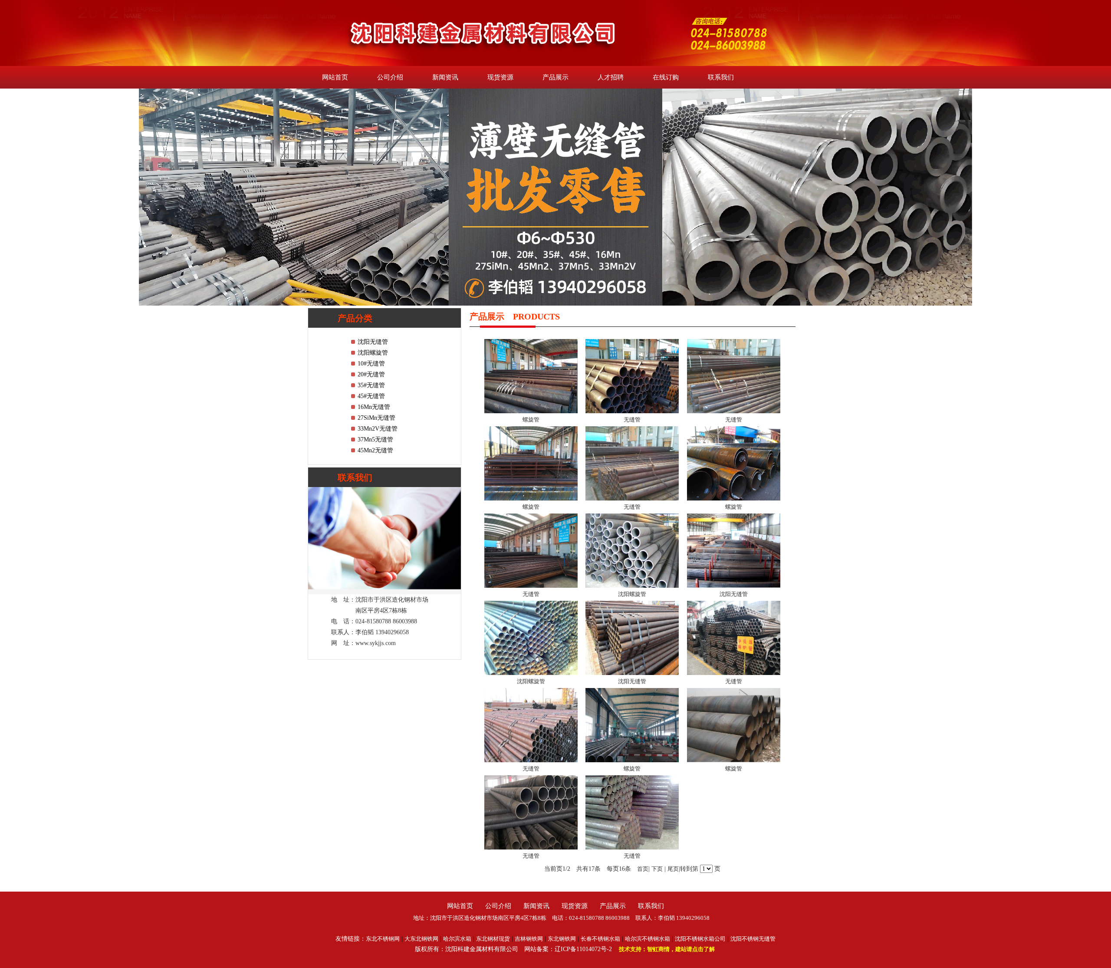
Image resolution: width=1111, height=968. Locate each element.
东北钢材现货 (493, 938)
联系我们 (721, 77)
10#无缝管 (371, 363)
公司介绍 (390, 77)
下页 (657, 869)
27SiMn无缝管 (376, 418)
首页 (642, 869)
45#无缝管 (371, 396)
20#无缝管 (371, 374)
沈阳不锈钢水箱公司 (700, 938)
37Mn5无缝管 (375, 439)
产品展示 (555, 77)
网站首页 (335, 77)
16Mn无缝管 (374, 407)
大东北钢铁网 (421, 938)
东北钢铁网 (562, 938)
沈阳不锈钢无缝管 (753, 938)
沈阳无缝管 (373, 342)
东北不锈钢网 (383, 938)
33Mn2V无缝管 (378, 428)
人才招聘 (611, 77)
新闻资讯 (445, 77)
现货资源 (500, 77)
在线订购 (666, 77)
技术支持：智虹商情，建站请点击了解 (667, 949)
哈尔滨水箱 (457, 938)
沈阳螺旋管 (373, 352)
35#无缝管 (371, 385)
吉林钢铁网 (529, 938)
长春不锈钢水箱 (600, 938)
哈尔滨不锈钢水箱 (647, 938)
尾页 (673, 869)
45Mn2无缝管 (375, 450)
